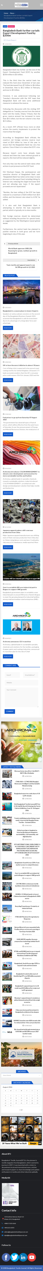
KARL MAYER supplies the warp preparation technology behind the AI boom (27, 941)
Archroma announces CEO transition (17, 642)
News (5, 26)
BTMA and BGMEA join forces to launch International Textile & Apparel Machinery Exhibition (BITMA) (27, 953)
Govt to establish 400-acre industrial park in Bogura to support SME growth (20, 588)
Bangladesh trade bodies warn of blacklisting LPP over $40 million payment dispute (27, 976)
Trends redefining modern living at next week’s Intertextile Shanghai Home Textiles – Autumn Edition (27, 820)
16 (5, 1100)
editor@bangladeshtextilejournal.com (16, 1232)
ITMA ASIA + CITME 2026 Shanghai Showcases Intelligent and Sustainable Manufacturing (27, 784)
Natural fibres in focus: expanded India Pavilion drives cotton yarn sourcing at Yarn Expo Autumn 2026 (27, 929)
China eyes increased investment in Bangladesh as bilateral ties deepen (27, 1011)
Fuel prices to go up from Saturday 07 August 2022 (20, 419)
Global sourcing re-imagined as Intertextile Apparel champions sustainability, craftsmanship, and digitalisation (27, 833)
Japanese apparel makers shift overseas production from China (18, 531)
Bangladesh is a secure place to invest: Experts (20, 311)
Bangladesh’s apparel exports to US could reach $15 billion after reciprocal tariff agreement (27, 988)
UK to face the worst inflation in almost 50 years (21, 365)
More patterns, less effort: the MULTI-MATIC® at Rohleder (27, 772)
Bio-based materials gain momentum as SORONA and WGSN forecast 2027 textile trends (27, 1031)
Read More (8, 328)
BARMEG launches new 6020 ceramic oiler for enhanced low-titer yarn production (27, 1022)
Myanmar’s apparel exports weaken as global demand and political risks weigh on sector (27, 1000)
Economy (11, 26)
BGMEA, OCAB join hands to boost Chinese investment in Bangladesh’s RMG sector (27, 896)
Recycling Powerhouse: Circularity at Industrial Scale (27, 907)
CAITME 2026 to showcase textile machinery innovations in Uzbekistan (27, 885)
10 (10, 1098)
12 (21, 1098)
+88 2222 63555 (9, 1228)
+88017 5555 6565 (10, 1223)
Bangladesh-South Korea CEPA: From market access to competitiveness (27, 864)
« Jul (20, 1110)
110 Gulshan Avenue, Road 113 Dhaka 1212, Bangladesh (14, 1218)
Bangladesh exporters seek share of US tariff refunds (27, 795)
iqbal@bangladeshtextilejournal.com (15, 1235)
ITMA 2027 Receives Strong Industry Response (27, 918)
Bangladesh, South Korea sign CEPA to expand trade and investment (27, 964)
